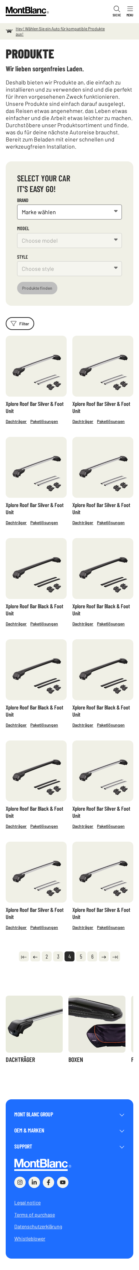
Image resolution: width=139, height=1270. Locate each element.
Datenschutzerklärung (38, 1226)
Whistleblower (29, 1238)
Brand (23, 200)
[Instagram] (20, 1182)
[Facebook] (48, 1182)
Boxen (75, 1059)
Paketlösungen (44, 421)
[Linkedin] (34, 1182)
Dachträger (16, 421)
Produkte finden (37, 287)
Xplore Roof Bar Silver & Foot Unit (35, 407)
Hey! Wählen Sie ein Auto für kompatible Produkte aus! (60, 31)
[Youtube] (62, 1182)
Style (22, 257)
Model (23, 228)
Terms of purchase (34, 1215)
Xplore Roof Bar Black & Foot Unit (34, 609)
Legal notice (27, 1202)
